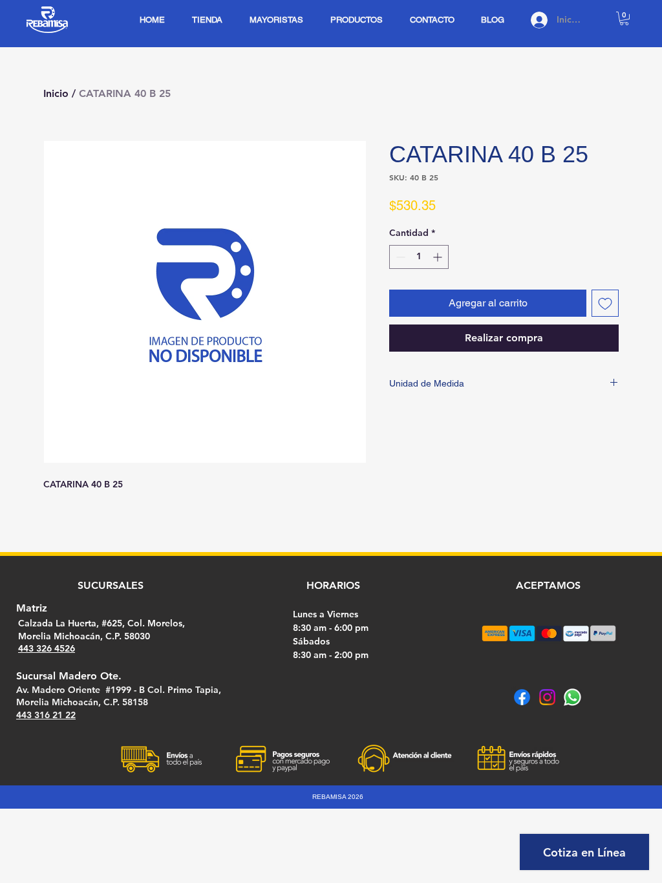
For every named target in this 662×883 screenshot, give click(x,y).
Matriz (31, 608)
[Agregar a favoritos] (605, 303)
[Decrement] (399, 257)
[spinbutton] (419, 257)
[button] (624, 18)
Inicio (56, 93)
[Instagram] (547, 697)
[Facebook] (522, 697)
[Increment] (439, 257)
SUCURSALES (111, 585)
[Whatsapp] (572, 697)
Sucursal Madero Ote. (69, 676)
